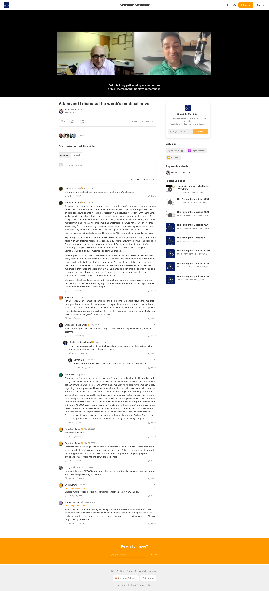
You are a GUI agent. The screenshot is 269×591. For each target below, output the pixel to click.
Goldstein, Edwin (73, 428)
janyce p (69, 297)
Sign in (260, 5)
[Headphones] (52, 56)
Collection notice (150, 571)
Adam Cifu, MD (190, 202)
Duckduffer (70, 484)
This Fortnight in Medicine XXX (192, 224)
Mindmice (69, 374)
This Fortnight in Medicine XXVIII (193, 250)
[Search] (228, 5)
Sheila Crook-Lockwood (76, 324)
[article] (188, 189)
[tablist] (71, 155)
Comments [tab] (65, 155)
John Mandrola (191, 228)
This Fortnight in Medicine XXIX (193, 237)
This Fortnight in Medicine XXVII (193, 263)
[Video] (52, 50)
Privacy (130, 571)
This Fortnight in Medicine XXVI (193, 276)
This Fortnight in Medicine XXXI (193, 212)
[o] (170, 189)
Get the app (148, 578)
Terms (138, 571)
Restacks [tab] (77, 155)
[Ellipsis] (155, 188)
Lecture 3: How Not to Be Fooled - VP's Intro (193, 187)
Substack (120, 585)
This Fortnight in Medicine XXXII (193, 199)
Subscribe (246, 5)
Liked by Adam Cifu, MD (76, 488)
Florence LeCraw (73, 188)
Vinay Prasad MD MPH (74, 110)
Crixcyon (69, 467)
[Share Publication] (234, 5)
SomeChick (79, 359)
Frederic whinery (73, 502)
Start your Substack (127, 578)
